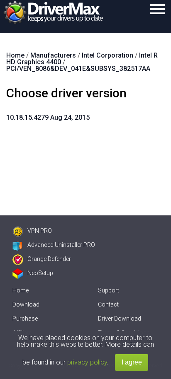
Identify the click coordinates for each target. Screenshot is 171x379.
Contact (108, 304)
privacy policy (87, 362)
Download (25, 304)
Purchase (25, 318)
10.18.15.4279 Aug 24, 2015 (48, 117)
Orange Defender (49, 259)
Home (20, 290)
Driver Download (119, 318)
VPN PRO (39, 231)
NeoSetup (40, 273)
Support (108, 290)
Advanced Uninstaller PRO (61, 245)
